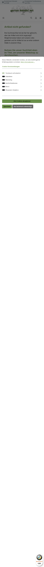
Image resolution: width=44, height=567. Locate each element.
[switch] (3, 76)
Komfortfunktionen (11, 83)
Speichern (7, 106)
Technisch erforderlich (13, 73)
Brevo (7, 86)
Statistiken (9, 76)
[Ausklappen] (41, 73)
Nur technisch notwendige (23, 106)
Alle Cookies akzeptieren (22, 101)
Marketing (9, 80)
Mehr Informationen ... (28, 62)
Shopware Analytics (12, 90)
